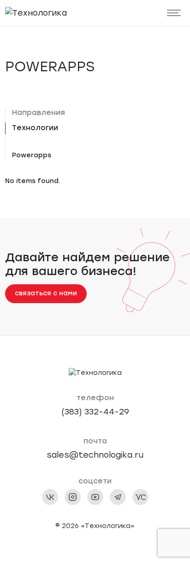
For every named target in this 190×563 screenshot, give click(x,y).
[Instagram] (73, 497)
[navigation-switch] (174, 13)
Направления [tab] (38, 112)
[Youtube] (95, 497)
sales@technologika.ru (95, 455)
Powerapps (31, 155)
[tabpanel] (98, 155)
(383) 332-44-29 (95, 411)
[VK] (50, 497)
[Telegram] (118, 497)
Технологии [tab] (35, 127)
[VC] (140, 497)
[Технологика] (36, 12)
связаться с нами (46, 293)
